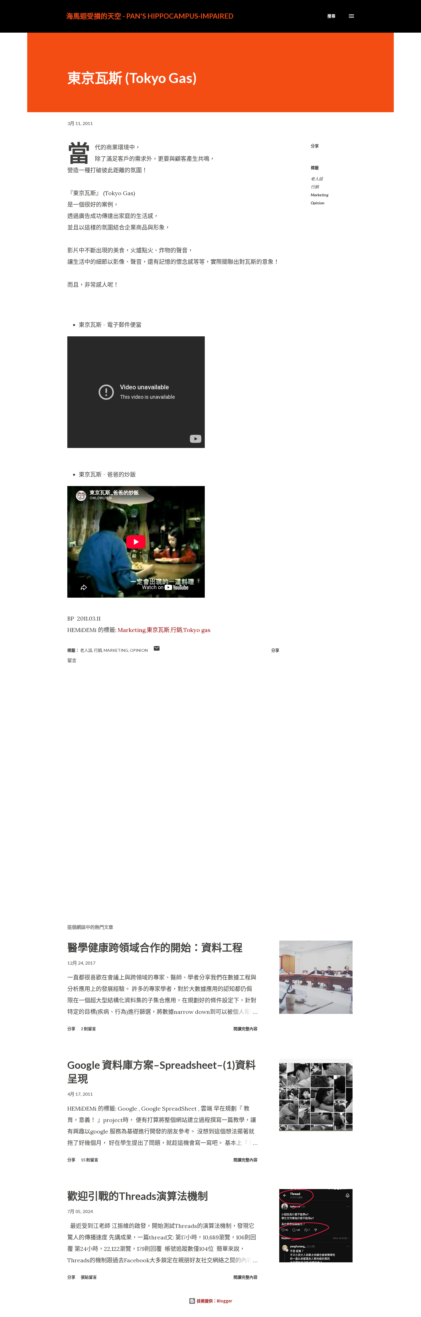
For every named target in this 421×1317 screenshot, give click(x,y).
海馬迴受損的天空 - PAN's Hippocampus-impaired (149, 16)
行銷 (176, 629)
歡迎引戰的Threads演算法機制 (137, 1196)
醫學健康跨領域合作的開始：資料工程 (155, 947)
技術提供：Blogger (214, 1301)
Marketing (131, 629)
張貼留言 (89, 1277)
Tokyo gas (196, 629)
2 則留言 (88, 1028)
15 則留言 (89, 1159)
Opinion (317, 202)
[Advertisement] (164, 852)
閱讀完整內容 (245, 1028)
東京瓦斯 (158, 629)
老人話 (317, 178)
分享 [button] (315, 145)
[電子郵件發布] (156, 650)
